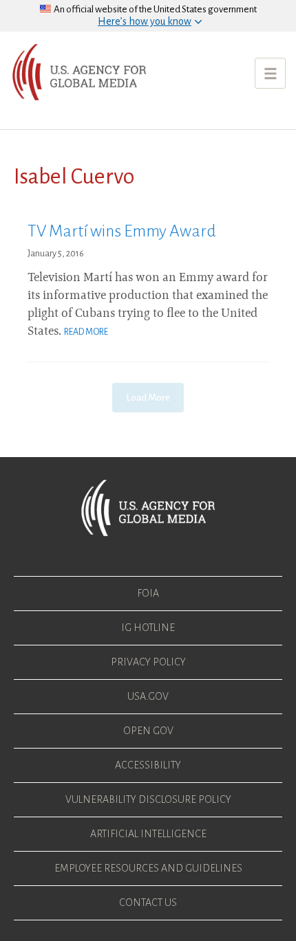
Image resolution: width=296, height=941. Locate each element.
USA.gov (148, 696)
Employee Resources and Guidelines (148, 868)
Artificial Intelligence (148, 833)
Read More (86, 332)
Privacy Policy (148, 661)
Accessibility (148, 765)
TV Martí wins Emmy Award (122, 231)
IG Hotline (148, 627)
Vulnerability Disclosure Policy (148, 799)
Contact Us (148, 902)
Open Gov (148, 730)
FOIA (148, 593)
